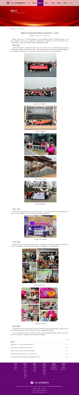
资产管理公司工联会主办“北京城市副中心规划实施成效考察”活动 (21, 347)
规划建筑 (44, 369)
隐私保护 (44, 388)
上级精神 (25, 374)
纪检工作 (25, 369)
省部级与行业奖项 (63, 369)
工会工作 (25, 372)
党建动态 (25, 367)
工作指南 (25, 377)
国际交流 (44, 374)
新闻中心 (46, 3)
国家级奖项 (63, 367)
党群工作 (40, 3)
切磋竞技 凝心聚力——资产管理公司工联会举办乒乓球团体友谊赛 (22, 344)
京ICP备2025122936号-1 (43, 390)
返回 (67, 339)
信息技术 (44, 372)
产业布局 (53, 3)
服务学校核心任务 (53, 367)
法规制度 (25, 375)
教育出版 (44, 367)
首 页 (28, 3)
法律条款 (39, 388)
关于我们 (34, 3)
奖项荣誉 (65, 3)
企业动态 (34, 367)
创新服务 (59, 3)
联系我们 (15, 369)
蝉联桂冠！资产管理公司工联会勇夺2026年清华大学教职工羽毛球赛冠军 (23, 350)
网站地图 (34, 388)
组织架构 (15, 367)
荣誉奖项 (63, 364)
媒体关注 (34, 369)
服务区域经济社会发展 (54, 369)
